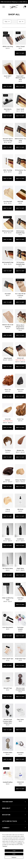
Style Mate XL (8, 109)
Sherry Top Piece (20, 480)
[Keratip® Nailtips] (7, 773)
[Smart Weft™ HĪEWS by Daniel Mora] (20, 67)
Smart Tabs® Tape (7, 658)
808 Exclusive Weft (7, 231)
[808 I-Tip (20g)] (7, 161)
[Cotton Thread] (20, 38)
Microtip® (8, 293)
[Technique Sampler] (20, 619)
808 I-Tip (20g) (7, 170)
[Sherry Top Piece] (20, 471)
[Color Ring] (20, 589)
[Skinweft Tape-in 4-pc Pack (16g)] (7, 130)
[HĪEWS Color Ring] (7, 38)
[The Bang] (7, 442)
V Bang (8, 509)
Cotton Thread (20, 46)
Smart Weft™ (8, 76)
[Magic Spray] (20, 560)
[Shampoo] (7, 530)
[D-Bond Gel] (20, 773)
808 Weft (20, 201)
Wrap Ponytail (8, 358)
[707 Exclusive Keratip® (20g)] (20, 253)
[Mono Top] (7, 381)
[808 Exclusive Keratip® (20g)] (20, 222)
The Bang (7, 450)
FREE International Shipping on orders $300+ (14, 1)
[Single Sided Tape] (20, 650)
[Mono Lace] (20, 381)
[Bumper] (7, 471)
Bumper (7, 480)
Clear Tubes (20, 719)
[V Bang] (7, 501)
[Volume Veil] (20, 349)
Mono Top (8, 389)
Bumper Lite (20, 450)
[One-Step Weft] (7, 193)
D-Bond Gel (20, 782)
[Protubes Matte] (7, 744)
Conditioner (20, 539)
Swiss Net (7, 419)
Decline (14, 854)
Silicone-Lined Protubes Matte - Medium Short (8, 721)
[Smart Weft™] (7, 67)
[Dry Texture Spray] (7, 560)
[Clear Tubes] (20, 711)
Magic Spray (20, 568)
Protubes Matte (7, 752)
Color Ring (20, 598)
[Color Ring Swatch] (7, 619)
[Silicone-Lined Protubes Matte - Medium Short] (7, 711)
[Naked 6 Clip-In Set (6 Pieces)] (7, 316)
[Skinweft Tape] (7, 679)
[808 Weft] (20, 193)
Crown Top (20, 419)
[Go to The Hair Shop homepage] (14, 6)
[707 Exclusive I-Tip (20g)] (20, 161)
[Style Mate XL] (7, 100)
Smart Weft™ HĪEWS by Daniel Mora (20, 77)
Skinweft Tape (8, 688)
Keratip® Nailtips (8, 782)
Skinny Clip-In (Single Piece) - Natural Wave (20, 326)
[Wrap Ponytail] (7, 349)
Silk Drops (20, 509)
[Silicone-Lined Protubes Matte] (20, 679)
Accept (14, 850)
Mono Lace (20, 389)
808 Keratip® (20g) (7, 262)
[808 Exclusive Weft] (7, 222)
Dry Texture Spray (8, 568)
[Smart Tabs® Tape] (7, 650)
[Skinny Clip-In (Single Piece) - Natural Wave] (20, 316)
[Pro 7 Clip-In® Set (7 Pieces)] (20, 285)
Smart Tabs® (20, 109)
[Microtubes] (20, 744)
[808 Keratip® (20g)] (7, 253)
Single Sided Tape (20, 658)
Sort (20, 21)
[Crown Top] (20, 410)
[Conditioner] (20, 530)
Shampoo (7, 539)
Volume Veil (20, 358)
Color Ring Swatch (7, 627)
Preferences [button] (5, 846)
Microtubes (20, 752)
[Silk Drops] (20, 501)
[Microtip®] (7, 285)
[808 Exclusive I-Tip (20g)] (20, 130)
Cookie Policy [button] (19, 842)
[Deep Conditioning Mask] (7, 589)
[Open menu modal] (3, 7)
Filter (6, 21)
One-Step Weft (7, 201)
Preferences (14, 857)
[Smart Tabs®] (20, 100)
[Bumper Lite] (20, 442)
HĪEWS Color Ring (8, 46)
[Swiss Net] (7, 410)
